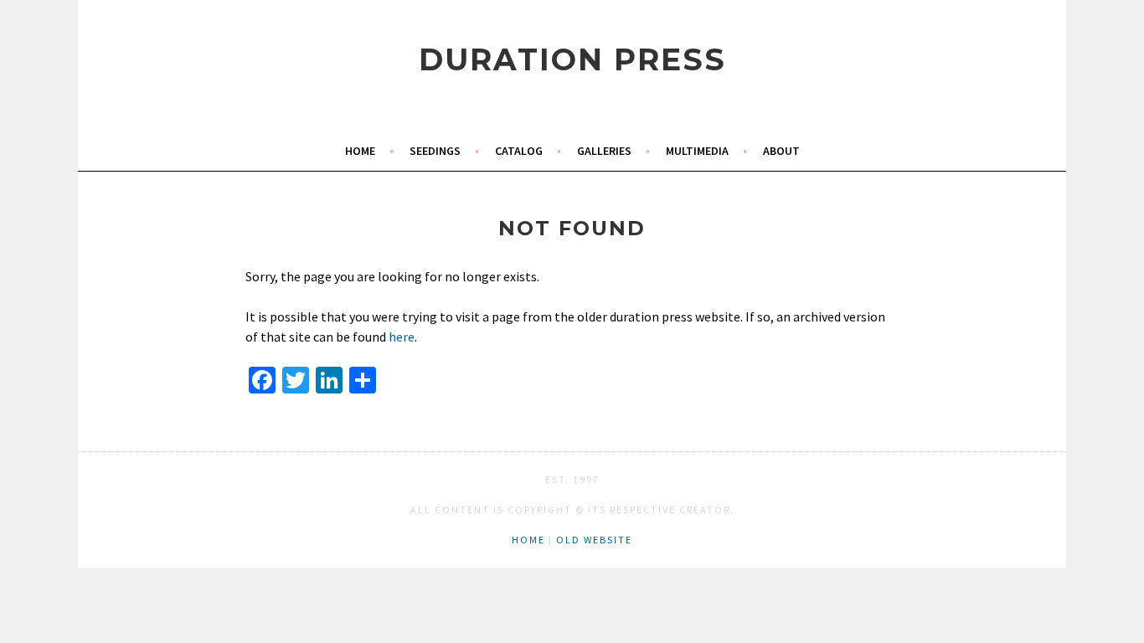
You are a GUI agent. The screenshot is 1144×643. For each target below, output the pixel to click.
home (360, 150)
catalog (519, 150)
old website (594, 539)
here (402, 336)
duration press (572, 59)
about (781, 150)
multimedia (697, 150)
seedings (435, 150)
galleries (604, 150)
